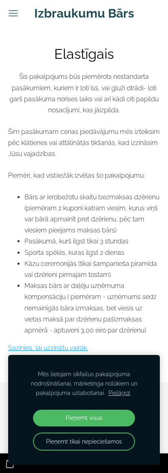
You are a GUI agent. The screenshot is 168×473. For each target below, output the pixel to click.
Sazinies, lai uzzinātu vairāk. (48, 348)
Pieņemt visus (84, 417)
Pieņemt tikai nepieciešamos (84, 441)
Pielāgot (119, 392)
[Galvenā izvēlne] (13, 13)
